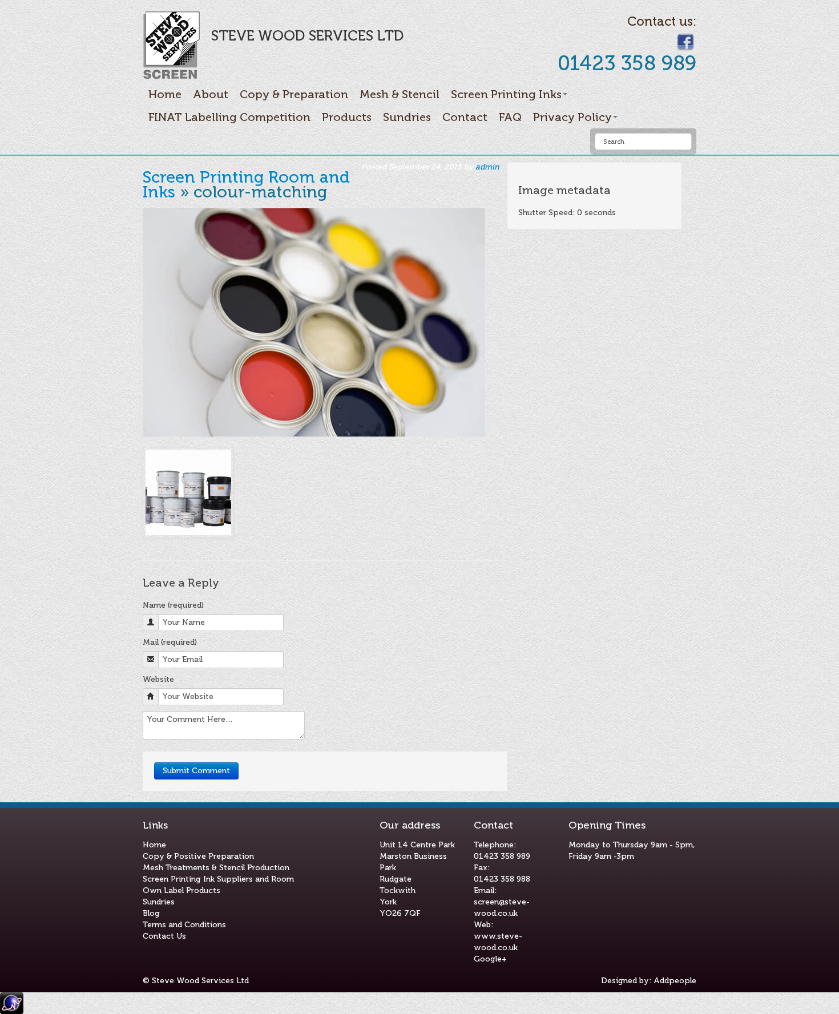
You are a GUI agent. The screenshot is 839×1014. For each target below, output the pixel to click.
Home (164, 94)
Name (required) (173, 605)
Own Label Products (181, 890)
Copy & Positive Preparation (198, 856)
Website (158, 679)
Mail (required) (170, 642)
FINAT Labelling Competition (229, 117)
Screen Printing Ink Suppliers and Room (218, 879)
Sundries (407, 117)
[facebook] (685, 41)
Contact (464, 117)
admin (487, 167)
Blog (151, 913)
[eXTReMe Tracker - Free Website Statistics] (11, 1003)
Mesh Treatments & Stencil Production (216, 867)
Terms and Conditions (184, 925)
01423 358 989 (502, 856)
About (210, 94)
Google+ (490, 959)
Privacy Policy (572, 117)
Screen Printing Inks (506, 94)
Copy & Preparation (294, 94)
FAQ (510, 117)
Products (347, 117)
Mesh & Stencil (399, 94)
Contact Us (164, 936)
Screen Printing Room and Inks (246, 184)
